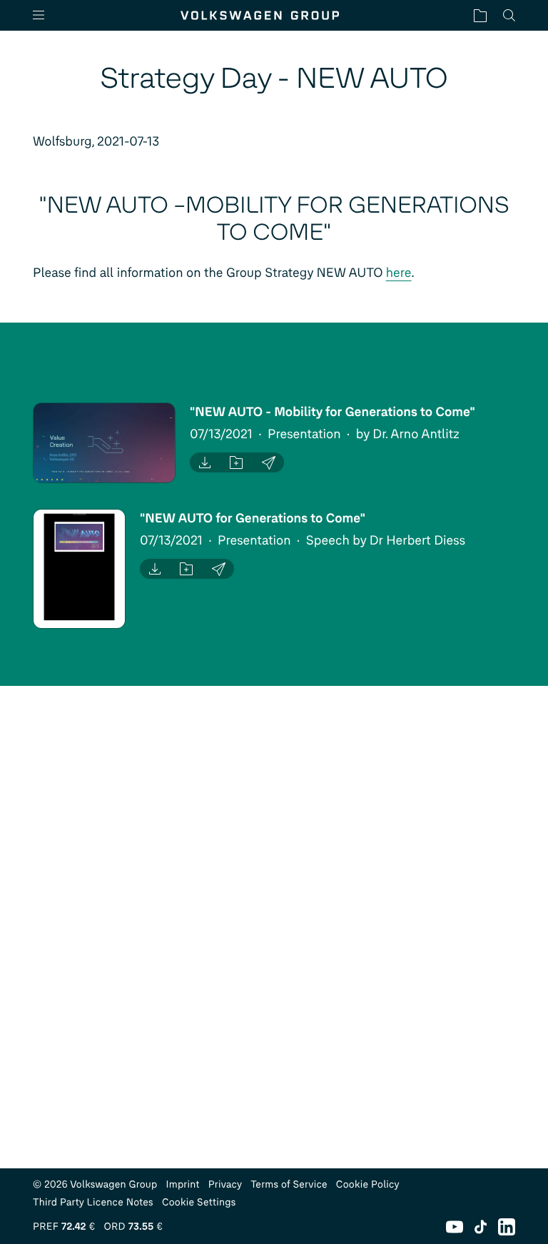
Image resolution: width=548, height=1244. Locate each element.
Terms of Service (289, 1184)
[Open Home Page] (260, 15)
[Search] (509, 15)
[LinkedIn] (506, 1226)
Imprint (183, 1184)
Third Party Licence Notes (93, 1202)
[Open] (104, 443)
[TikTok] (481, 1226)
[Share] (268, 462)
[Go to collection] (480, 15)
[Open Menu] (44, 15)
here (399, 272)
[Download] (204, 462)
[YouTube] (454, 1226)
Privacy (225, 1184)
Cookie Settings (199, 1202)
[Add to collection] (236, 462)
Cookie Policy (368, 1184)
